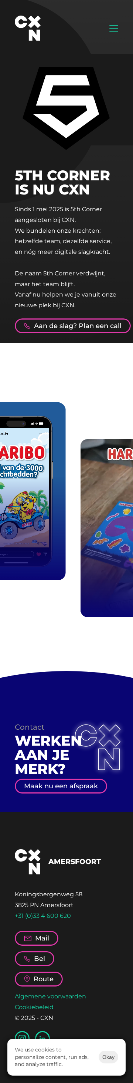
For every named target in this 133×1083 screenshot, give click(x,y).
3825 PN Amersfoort (44, 905)
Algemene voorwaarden (50, 996)
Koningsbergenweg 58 (48, 894)
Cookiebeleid (34, 1007)
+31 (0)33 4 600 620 (43, 915)
